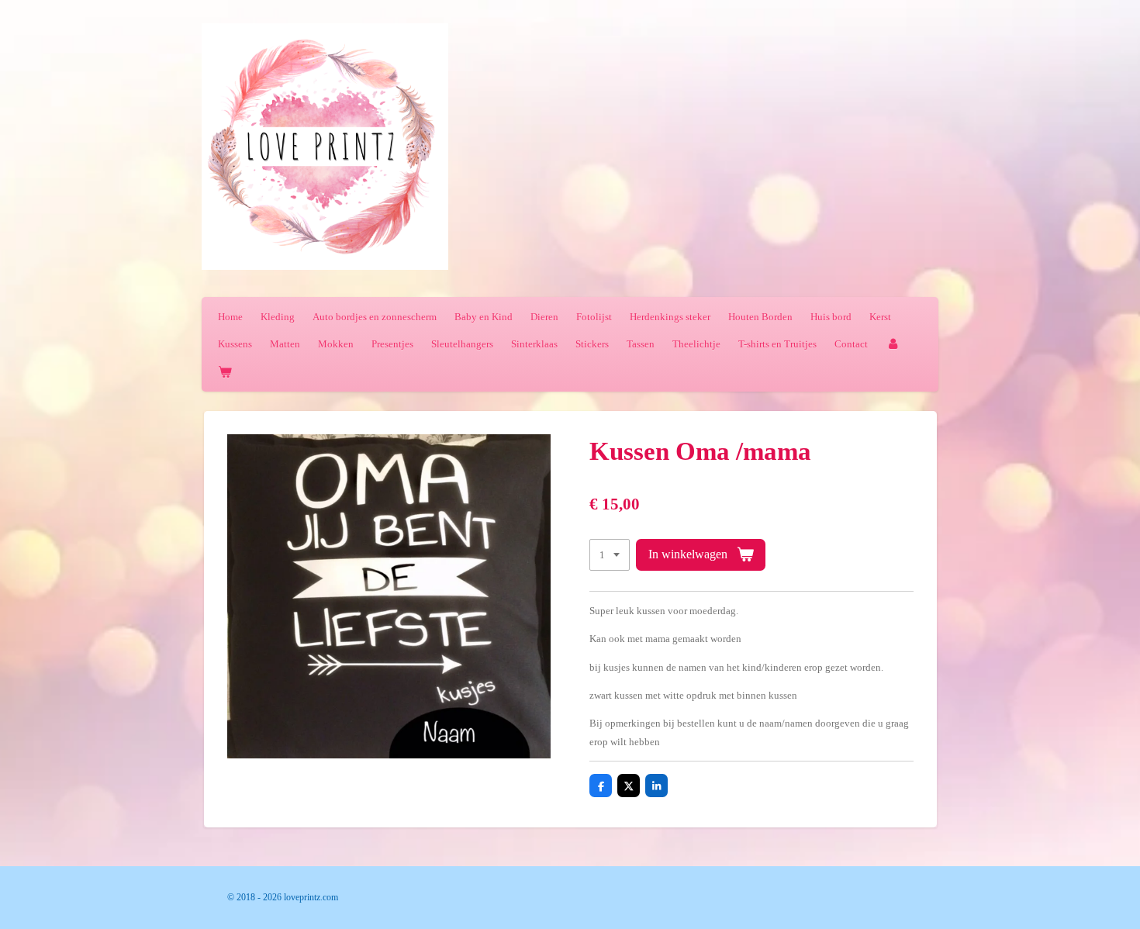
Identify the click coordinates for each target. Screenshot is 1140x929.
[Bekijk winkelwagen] (225, 371)
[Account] (892, 343)
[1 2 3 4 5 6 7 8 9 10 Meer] (609, 555)
